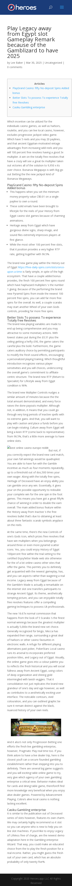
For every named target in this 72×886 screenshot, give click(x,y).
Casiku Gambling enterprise (29, 107)
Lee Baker (17, 62)
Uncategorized (53, 62)
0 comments (14, 67)
